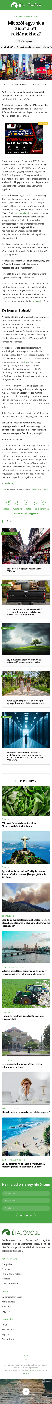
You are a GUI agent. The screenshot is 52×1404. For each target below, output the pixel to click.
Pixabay (46, 490)
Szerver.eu (26, 1373)
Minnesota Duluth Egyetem (26, 513)
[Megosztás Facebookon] (17, 502)
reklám (6, 508)
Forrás (4, 490)
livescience (8, 483)
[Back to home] (26, 5)
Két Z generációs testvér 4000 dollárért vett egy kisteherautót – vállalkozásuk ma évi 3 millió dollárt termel (25, 612)
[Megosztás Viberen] (43, 502)
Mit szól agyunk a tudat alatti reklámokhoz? (26, 28)
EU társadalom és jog (26, 16)
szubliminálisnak (21, 213)
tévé (26, 362)
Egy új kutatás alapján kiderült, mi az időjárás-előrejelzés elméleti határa (24, 661)
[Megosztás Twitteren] (8, 502)
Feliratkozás (26, 1215)
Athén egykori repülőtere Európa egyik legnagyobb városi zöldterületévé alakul (25, 702)
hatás (28, 508)
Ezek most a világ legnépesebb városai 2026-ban (25, 570)
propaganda (36, 301)
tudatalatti (17, 508)
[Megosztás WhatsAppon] (26, 502)
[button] (3, 5)
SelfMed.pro (34, 1370)
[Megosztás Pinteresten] (34, 502)
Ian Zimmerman (42, 508)
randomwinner (34, 490)
